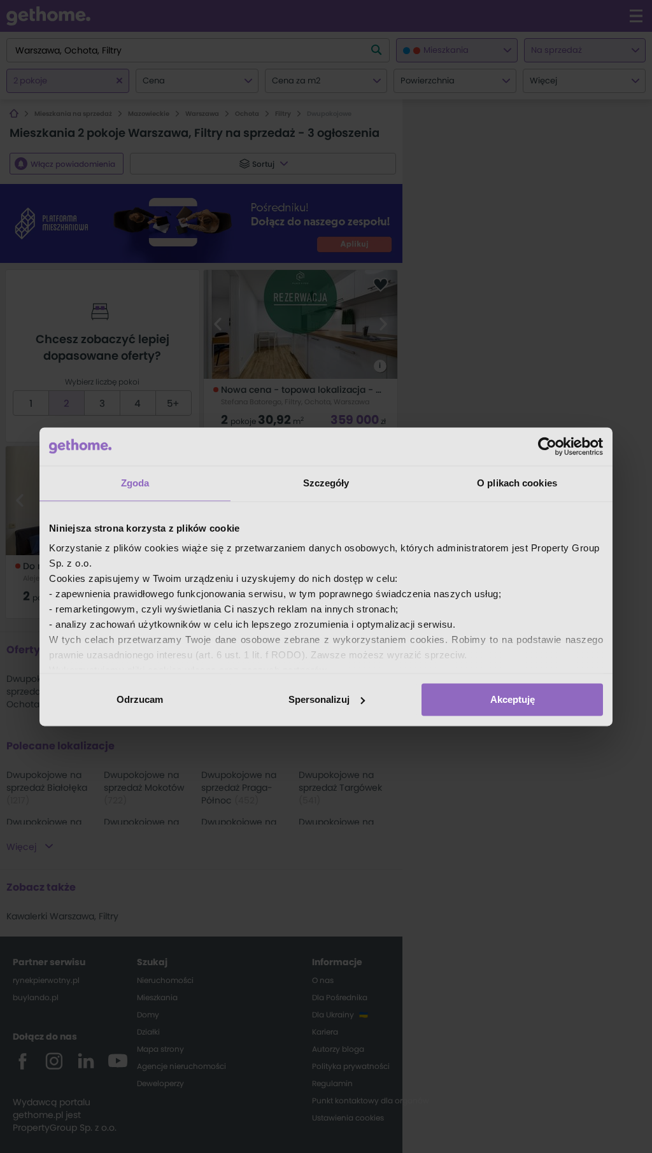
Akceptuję (512, 699)
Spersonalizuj (319, 699)
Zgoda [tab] (135, 482)
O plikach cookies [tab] (517, 482)
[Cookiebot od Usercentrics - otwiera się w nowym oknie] (547, 446)
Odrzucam (140, 699)
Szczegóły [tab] (326, 482)
